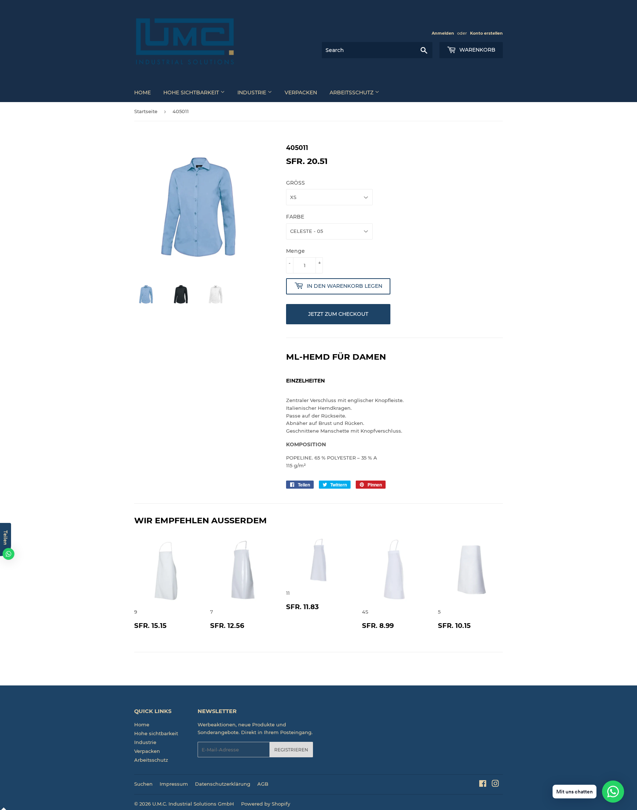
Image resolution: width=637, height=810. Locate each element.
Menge (295, 251)
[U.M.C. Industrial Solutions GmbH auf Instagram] (495, 785)
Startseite (145, 111)
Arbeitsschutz (352, 92)
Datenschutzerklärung (222, 784)
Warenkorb (476, 49)
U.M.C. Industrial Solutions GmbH (193, 804)
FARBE (295, 216)
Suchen (143, 784)
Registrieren (291, 750)
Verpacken (301, 92)
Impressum (174, 784)
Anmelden (443, 33)
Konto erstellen (486, 33)
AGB (262, 784)
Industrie (252, 92)
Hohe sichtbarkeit (191, 92)
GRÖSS (295, 182)
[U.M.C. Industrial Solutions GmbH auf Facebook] (483, 785)
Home (142, 92)
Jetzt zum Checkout (338, 314)
